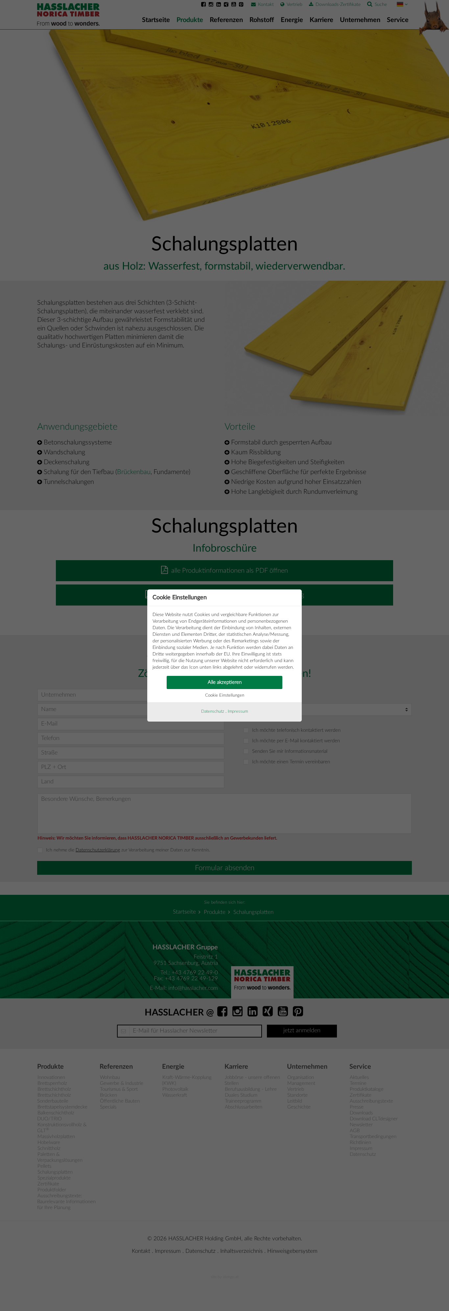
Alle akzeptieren (225, 682)
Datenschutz (212, 711)
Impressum (238, 711)
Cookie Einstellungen (224, 695)
